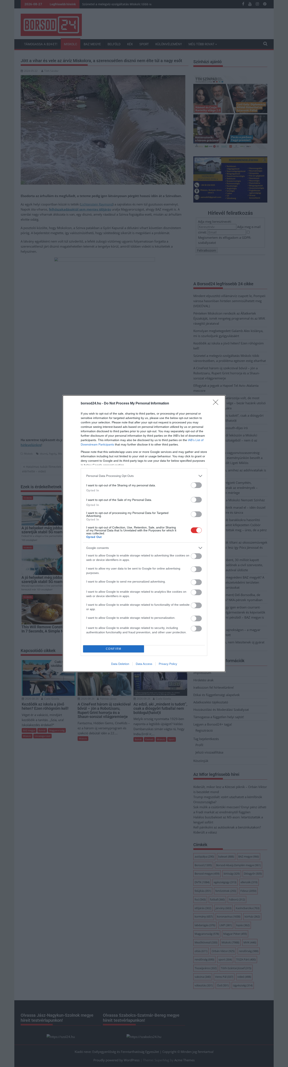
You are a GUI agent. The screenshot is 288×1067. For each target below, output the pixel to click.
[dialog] (144, 533)
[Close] (217, 404)
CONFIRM (113, 648)
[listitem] (144, 476)
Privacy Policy (168, 664)
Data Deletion (120, 664)
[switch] (196, 485)
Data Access (144, 664)
